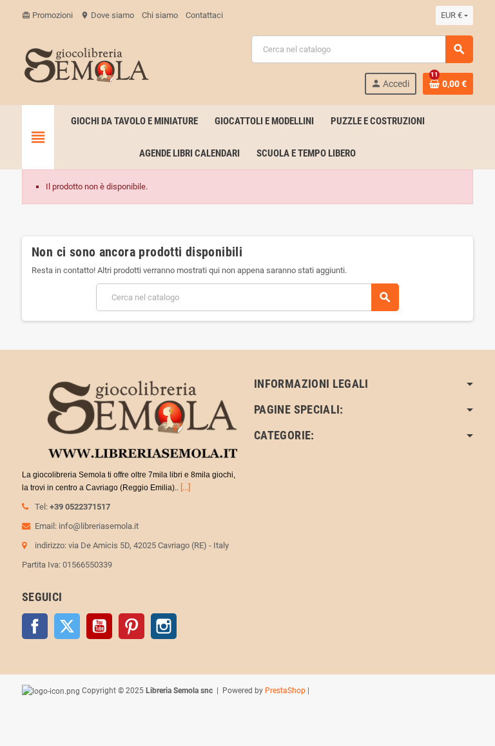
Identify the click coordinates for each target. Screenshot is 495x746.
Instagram (164, 626)
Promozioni (47, 15)
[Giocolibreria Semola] (86, 64)
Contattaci (204, 15)
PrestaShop (285, 690)
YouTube (99, 626)
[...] (185, 487)
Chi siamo (160, 15)
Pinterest (131, 626)
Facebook (35, 626)
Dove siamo (107, 15)
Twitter (67, 626)
